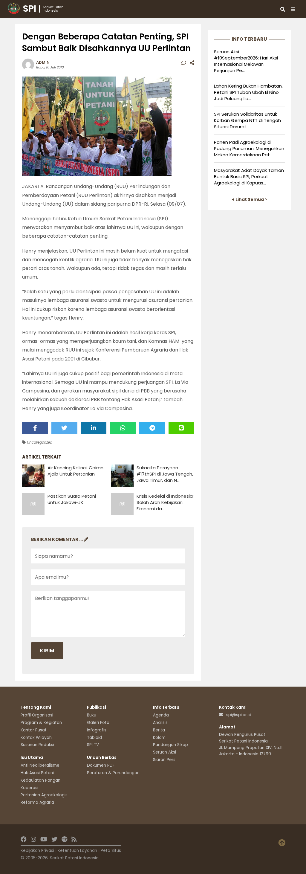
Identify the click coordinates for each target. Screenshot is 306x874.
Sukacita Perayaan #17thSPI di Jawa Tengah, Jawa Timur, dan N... (165, 473)
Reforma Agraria (37, 802)
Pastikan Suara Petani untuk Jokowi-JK (72, 499)
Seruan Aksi (164, 752)
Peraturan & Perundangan (113, 773)
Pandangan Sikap (170, 745)
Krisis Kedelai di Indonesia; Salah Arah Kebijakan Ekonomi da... (165, 502)
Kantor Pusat (34, 730)
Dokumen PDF (101, 765)
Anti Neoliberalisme (40, 765)
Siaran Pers (164, 760)
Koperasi (29, 788)
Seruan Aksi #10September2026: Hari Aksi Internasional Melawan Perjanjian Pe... (246, 61)
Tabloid (94, 737)
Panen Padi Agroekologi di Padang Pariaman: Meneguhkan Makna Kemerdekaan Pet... (249, 148)
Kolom (159, 737)
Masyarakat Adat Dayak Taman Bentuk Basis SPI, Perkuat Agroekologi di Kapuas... (249, 176)
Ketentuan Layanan (77, 850)
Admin (43, 62)
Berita (159, 730)
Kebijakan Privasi (37, 850)
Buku (91, 715)
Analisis (160, 722)
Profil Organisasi (37, 715)
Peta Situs (111, 850)
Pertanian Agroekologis (44, 795)
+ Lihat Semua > (249, 199)
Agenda (161, 715)
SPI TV (93, 745)
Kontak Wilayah (36, 737)
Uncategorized (39, 442)
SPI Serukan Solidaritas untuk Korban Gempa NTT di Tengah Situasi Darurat (247, 120)
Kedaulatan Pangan (40, 780)
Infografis (96, 730)
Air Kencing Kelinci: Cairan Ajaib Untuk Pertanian (75, 470)
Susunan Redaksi (37, 745)
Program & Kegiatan (41, 722)
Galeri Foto (98, 722)
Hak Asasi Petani (37, 773)
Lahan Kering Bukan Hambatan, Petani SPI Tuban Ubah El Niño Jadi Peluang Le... (248, 92)
